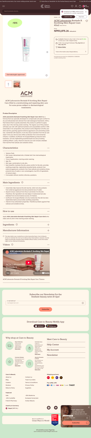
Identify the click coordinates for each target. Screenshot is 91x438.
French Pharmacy (11, 401)
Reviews (8, 385)
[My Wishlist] (72, 6)
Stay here (81, 17)
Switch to (68, 17)
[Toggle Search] (7, 6)
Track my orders (30, 380)
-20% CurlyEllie (10, 398)
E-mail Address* (11, 301)
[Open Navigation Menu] (3, 6)
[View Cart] (80, 6)
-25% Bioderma (30, 395)
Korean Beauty (29, 401)
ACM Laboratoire (62, 21)
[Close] (88, 407)
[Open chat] (87, 423)
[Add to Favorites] (86, 21)
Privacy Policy (29, 385)
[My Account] (76, 6)
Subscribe (45, 309)
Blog (7, 380)
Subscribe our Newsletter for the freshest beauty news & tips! (58, 1)
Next (47, 52)
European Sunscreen (31, 398)
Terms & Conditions (31, 382)
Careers (8, 382)
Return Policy (62, 47)
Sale (7, 395)
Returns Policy (10, 388)
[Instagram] (48, 407)
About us (8, 377)
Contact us (28, 377)
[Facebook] (56, 407)
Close (86, 12)
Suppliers (28, 388)
